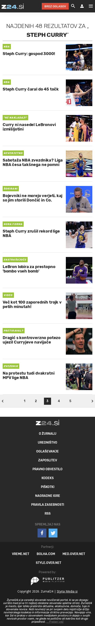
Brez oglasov (55, 6)
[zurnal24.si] (13, 6)
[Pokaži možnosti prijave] (82, 6)
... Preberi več (55, 621)
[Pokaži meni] (88, 6)
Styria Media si (67, 591)
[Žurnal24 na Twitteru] (53, 533)
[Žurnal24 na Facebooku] (42, 533)
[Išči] (73, 6)
